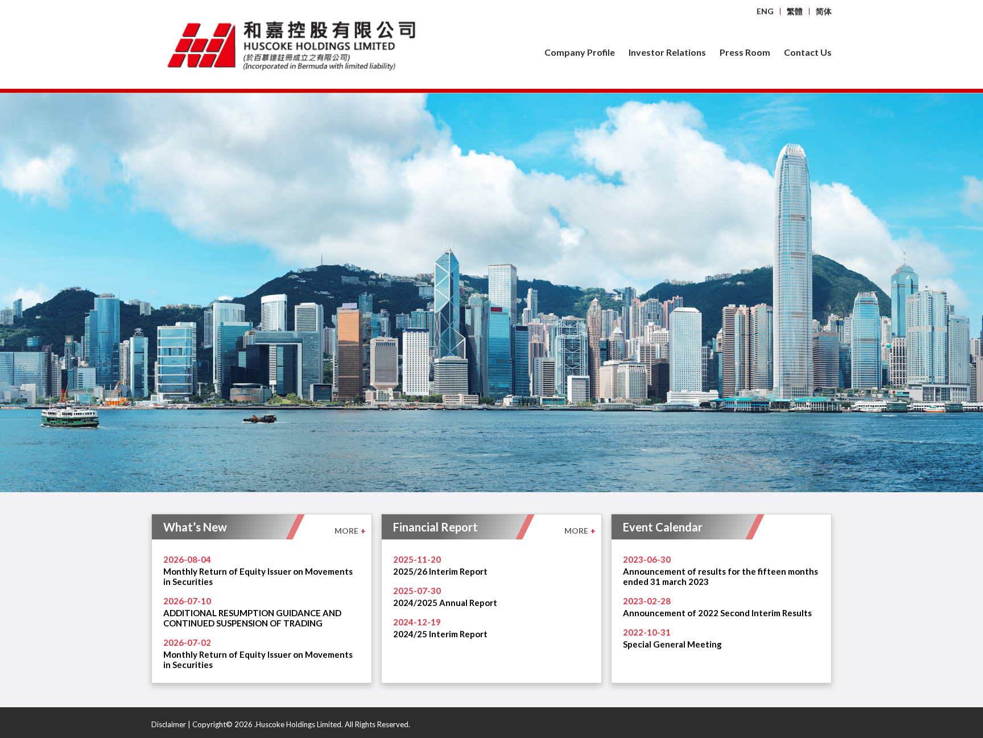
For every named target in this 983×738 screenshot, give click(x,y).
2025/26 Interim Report (440, 571)
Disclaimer (168, 724)
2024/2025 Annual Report (445, 602)
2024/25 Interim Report (440, 634)
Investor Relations (667, 52)
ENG (765, 11)
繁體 (795, 11)
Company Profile (579, 52)
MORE (350, 530)
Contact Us (808, 52)
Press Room (745, 52)
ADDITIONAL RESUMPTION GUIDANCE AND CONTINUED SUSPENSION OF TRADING (252, 618)
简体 (824, 11)
